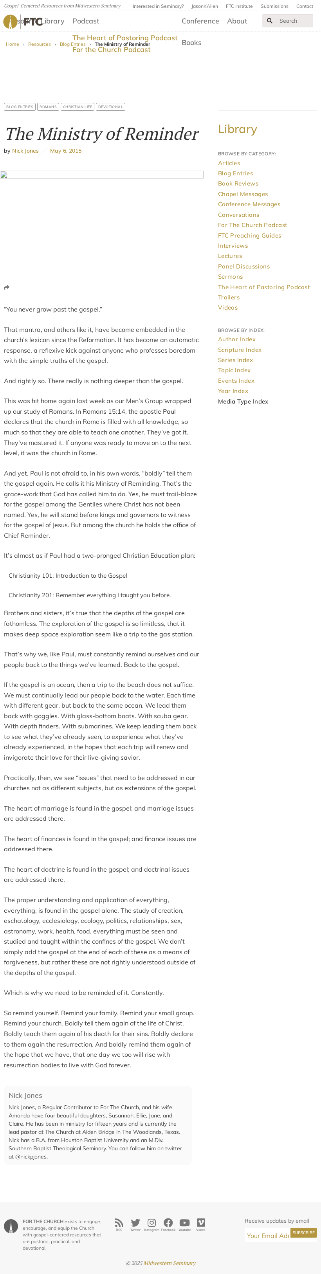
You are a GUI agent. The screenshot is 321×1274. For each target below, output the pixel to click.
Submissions (275, 6)
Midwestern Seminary (169, 1263)
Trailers (229, 297)
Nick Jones (25, 150)
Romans (48, 107)
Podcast (85, 20)
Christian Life (77, 107)
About (237, 20)
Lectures (230, 255)
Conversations (239, 214)
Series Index (235, 360)
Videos (228, 307)
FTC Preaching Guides (249, 235)
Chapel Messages (243, 194)
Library (238, 128)
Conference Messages (249, 204)
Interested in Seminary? (158, 6)
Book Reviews (238, 183)
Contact (304, 6)
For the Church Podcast (111, 49)
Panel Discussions (244, 266)
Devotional (110, 107)
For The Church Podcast (252, 225)
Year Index (233, 391)
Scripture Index (240, 349)
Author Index (237, 339)
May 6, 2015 (64, 150)
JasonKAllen (204, 6)
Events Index (236, 380)
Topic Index (234, 370)
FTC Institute (239, 6)
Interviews (233, 245)
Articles (229, 163)
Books (192, 42)
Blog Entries (19, 107)
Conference (200, 20)
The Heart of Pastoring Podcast (125, 37)
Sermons (230, 276)
